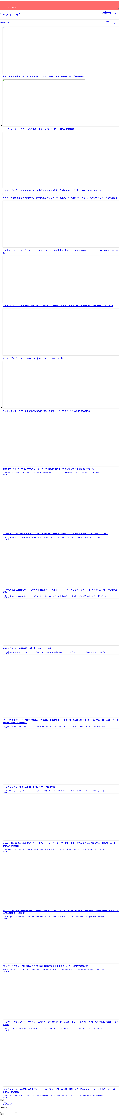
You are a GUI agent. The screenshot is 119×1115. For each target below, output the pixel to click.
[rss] (118, 6)
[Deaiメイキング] (10, 14)
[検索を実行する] (16, 1112)
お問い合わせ (7, 1104)
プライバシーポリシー (9, 1103)
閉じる (2, 1114)
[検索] (118, 8)
